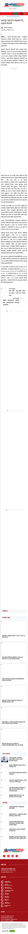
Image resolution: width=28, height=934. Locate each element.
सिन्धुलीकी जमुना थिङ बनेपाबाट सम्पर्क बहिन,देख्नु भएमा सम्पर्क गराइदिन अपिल (17, 837)
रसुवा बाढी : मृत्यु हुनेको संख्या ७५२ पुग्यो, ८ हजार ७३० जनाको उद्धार (13, 636)
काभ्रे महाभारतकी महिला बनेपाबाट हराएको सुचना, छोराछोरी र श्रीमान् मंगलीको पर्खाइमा (16, 823)
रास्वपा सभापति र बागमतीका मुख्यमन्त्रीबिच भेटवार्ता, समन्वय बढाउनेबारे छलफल (16, 759)
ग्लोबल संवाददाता (8, 28)
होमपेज (3, 16)
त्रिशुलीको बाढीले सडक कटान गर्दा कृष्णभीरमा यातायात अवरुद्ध (16, 796)
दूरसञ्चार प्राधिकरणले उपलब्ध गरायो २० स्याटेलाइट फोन (17, 766)
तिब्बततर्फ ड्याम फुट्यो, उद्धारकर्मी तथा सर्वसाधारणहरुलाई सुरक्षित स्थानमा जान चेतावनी (12, 744)
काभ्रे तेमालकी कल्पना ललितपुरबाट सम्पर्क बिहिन (16, 807)
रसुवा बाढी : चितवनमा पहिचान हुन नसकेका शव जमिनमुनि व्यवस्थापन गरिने (12, 701)
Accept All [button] (12, 931)
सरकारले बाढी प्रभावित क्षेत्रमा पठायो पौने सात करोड (18, 773)
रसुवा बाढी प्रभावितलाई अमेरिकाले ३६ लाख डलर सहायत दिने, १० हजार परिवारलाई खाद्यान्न (12, 658)
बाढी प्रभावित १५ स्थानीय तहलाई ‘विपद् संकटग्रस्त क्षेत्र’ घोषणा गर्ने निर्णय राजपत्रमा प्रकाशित (13, 723)
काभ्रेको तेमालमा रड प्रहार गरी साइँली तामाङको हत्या (17, 830)
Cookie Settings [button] (5, 931)
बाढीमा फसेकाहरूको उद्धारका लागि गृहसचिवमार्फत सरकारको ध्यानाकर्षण (13, 679)
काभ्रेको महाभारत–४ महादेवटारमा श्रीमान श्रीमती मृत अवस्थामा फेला (18, 815)
